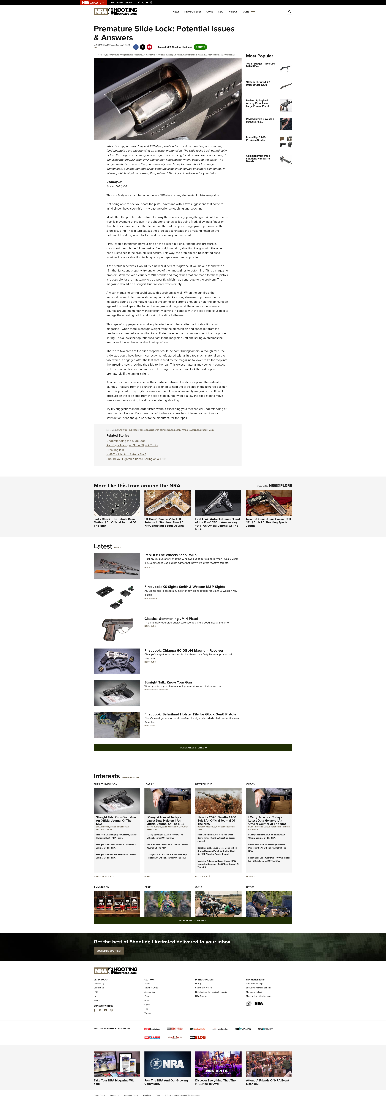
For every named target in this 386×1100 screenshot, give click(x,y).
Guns (209, 11)
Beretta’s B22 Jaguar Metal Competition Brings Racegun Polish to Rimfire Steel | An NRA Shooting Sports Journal (217, 851)
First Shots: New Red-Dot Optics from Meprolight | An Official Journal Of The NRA (267, 848)
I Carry (148, 784)
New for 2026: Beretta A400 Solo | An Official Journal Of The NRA (217, 820)
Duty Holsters (154, 826)
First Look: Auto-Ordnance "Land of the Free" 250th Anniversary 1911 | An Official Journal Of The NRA (217, 524)
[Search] (289, 11)
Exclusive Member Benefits (258, 987)
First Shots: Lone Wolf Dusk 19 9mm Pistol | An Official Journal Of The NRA (269, 859)
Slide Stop (154, 430)
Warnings (147, 1095)
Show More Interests (209, 920)
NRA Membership (254, 983)
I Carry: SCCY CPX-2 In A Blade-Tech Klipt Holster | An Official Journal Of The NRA (167, 856)
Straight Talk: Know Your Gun (168, 682)
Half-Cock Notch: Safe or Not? (126, 454)
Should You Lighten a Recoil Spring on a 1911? (136, 459)
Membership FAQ (254, 992)
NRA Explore (201, 996)
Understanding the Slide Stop (126, 441)
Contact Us (99, 987)
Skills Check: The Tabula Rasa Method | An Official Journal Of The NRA (115, 522)
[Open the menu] (253, 11)
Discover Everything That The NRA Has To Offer (215, 1082)
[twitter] (142, 45)
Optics (153, 598)
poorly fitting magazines (186, 430)
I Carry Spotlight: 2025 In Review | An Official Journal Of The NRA (165, 836)
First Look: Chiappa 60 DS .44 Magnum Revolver (183, 650)
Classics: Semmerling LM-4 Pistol (171, 618)
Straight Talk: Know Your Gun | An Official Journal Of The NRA (116, 820)
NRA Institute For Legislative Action (211, 992)
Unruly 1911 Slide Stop (127, 430)
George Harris (207, 430)
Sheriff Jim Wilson (159, 689)
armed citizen (117, 826)
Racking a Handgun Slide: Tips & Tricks (132, 445)
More (116, 547)
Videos (233, 11)
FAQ (96, 992)
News (176, 11)
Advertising (99, 983)
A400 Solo (221, 826)
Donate (128, 2)
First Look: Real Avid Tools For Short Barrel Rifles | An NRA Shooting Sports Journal (216, 838)
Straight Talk (102, 826)
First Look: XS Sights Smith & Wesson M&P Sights (184, 586)
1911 (141, 430)
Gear (221, 11)
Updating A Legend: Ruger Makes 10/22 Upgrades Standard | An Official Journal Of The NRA (218, 864)
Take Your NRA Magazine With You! (115, 1082)
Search (97, 1000)
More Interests (129, 777)
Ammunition (101, 887)
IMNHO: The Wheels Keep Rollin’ (171, 555)
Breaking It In (115, 450)
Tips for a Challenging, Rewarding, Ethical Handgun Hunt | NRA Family (116, 836)
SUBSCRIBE (109, 951)
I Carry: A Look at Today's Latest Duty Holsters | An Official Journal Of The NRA (166, 820)
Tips (95, 47)
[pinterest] (149, 45)
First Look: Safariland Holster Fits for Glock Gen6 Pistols (190, 714)
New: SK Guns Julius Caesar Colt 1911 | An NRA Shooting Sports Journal (268, 522)
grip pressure (166, 430)
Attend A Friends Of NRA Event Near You (267, 1082)
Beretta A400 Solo (206, 826)
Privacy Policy (99, 1095)
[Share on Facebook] (136, 45)
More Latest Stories (205, 747)
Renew (120, 2)
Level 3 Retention (170, 826)
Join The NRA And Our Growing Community (166, 1082)
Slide (146, 430)
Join (112, 2)
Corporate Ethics (131, 1095)
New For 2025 (193, 11)
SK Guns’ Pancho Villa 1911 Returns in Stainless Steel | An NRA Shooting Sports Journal (164, 522)
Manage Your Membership (258, 996)
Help (96, 996)
